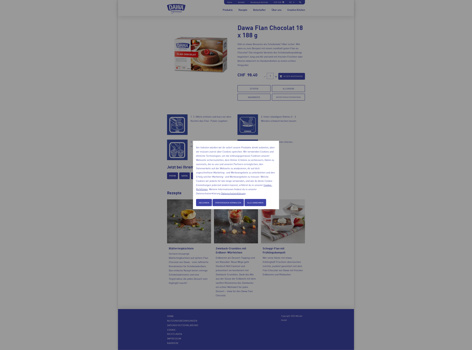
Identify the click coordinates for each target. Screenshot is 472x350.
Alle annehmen (255, 202)
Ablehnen (204, 202)
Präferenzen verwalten (228, 202)
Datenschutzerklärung (233, 193)
